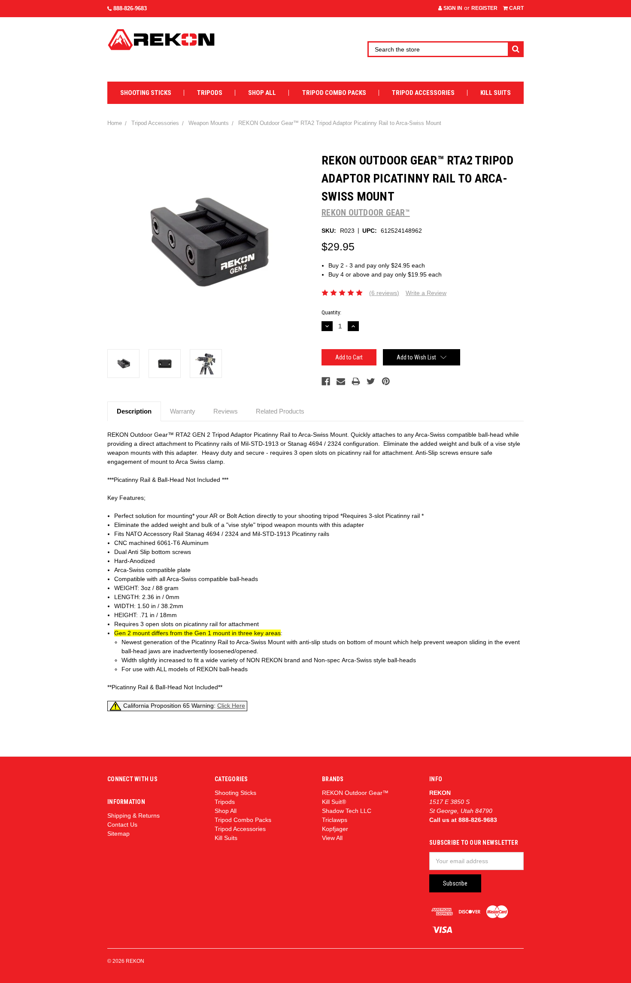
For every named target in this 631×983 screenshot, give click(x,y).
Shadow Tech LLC (346, 810)
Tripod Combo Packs (334, 93)
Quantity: (331, 312)
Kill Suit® (334, 801)
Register (484, 8)
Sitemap (118, 833)
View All (332, 837)
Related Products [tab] (280, 411)
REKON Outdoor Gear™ (355, 792)
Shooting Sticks (145, 93)
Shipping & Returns (133, 815)
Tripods (209, 93)
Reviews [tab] (225, 411)
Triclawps (334, 819)
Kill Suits (495, 93)
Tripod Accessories (423, 93)
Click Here (231, 705)
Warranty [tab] (182, 411)
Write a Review (426, 292)
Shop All (262, 93)
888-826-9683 (129, 8)
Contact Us (122, 824)
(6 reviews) (384, 292)
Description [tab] (134, 411)
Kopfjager (335, 828)
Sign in (452, 8)
